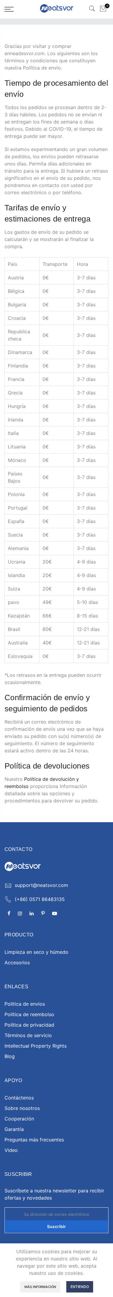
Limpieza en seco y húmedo (36, 952)
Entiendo (80, 1286)
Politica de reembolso (29, 1014)
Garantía (14, 1129)
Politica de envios (25, 1004)
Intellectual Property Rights (36, 1046)
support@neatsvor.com (41, 885)
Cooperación (19, 1119)
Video (11, 1150)
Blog (10, 1056)
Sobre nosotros (22, 1108)
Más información (40, 1287)
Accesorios (17, 962)
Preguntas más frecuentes (34, 1140)
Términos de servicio (28, 1035)
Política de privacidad (29, 1025)
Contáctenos (19, 1098)
